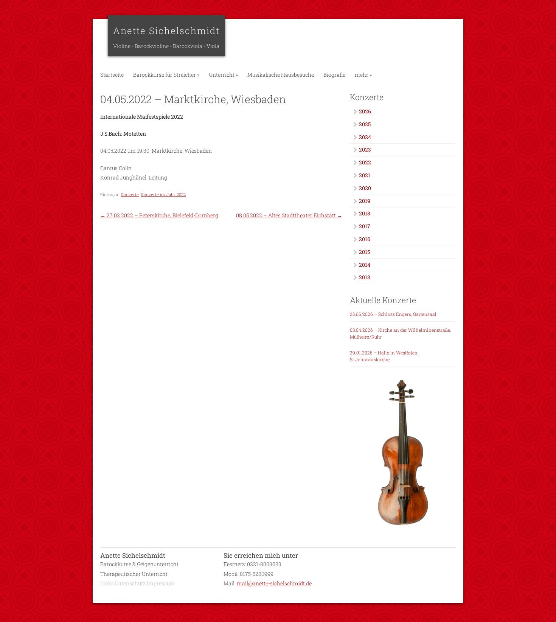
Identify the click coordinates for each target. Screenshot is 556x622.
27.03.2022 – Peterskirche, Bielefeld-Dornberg (159, 215)
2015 (364, 251)
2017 (364, 226)
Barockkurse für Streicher (166, 74)
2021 (364, 175)
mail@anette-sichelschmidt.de (274, 583)
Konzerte (130, 194)
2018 (364, 213)
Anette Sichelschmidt (166, 31)
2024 (365, 137)
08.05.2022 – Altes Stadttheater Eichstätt (289, 215)
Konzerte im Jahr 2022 (163, 194)
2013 (364, 277)
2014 (364, 264)
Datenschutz (130, 583)
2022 (365, 162)
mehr (363, 74)
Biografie (334, 74)
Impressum (161, 583)
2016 (364, 239)
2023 (365, 149)
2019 (364, 200)
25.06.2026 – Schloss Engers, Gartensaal (393, 314)
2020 (365, 188)
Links (107, 583)
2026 (365, 111)
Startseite (112, 74)
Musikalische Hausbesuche (280, 74)
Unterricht (223, 74)
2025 (365, 124)
